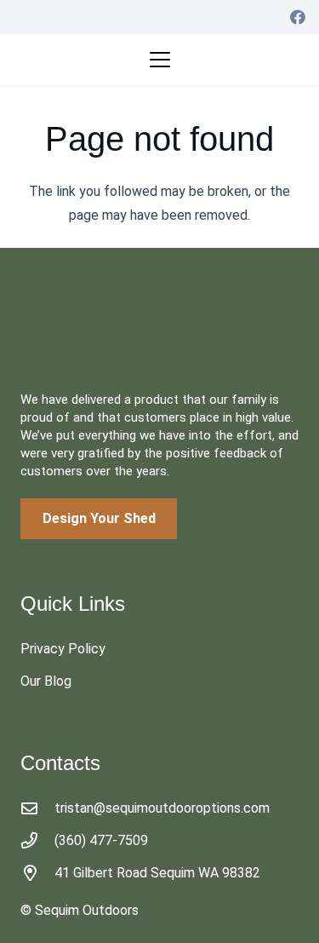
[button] (160, 59)
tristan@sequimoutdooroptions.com (162, 808)
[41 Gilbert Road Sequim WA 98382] (37, 873)
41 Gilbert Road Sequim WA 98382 (157, 873)
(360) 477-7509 (101, 840)
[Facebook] (297, 17)
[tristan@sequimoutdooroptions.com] (37, 808)
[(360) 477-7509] (37, 840)
